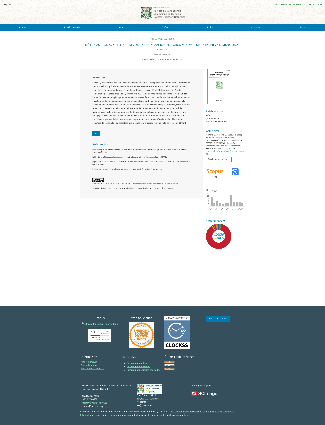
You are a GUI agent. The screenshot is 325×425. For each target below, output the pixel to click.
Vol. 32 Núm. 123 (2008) (162, 38)
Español (9, 4)
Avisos (121, 27)
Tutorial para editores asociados (143, 370)
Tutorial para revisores (138, 366)
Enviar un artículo (218, 318)
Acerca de (256, 27)
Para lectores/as (89, 361)
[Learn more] (218, 287)
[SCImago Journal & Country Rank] (100, 324)
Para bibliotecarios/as (92, 368)
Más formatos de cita (218, 159)
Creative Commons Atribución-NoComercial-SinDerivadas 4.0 (156, 183)
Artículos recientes (72, 27)
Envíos (165, 27)
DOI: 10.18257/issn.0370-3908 (288, 4)
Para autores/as (89, 365)
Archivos (22, 27)
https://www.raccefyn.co (94, 402)
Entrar (319, 4)
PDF (96, 133)
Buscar (303, 27)
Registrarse (309, 4)
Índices (210, 27)
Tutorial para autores (137, 363)
